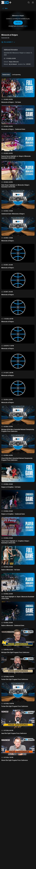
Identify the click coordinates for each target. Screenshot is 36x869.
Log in (25, 26)
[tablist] (11, 75)
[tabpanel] (18, 420)
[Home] (6, 2)
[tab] (6, 75)
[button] (28, 2)
